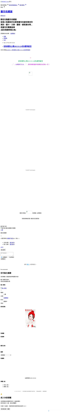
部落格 (5, 38)
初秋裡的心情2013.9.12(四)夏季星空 (18, 46)
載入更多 (3, 249)
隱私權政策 (38, 391)
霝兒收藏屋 (6, 11)
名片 (5, 40)
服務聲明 (45, 391)
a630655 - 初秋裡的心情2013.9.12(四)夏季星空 (18, 50)
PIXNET (19, 391)
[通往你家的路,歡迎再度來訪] (30, 327)
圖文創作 (12, 242)
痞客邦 (9, 238)
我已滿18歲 (3, 409)
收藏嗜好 (12, 33)
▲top (2, 247)
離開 (9, 409)
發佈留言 (3, 259)
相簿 (5, 36)
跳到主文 (3, 15)
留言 (12, 238)
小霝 (2, 230)
